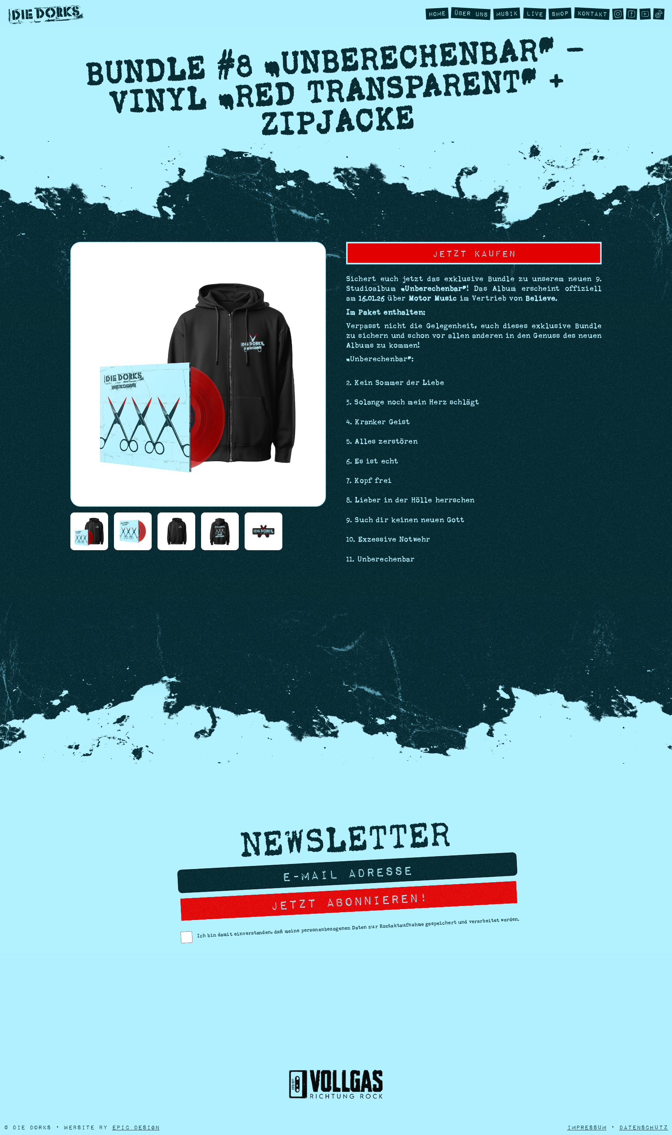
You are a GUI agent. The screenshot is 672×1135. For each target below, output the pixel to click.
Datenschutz (643, 1127)
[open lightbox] (89, 531)
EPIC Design (135, 1127)
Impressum (586, 1127)
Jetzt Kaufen (474, 253)
